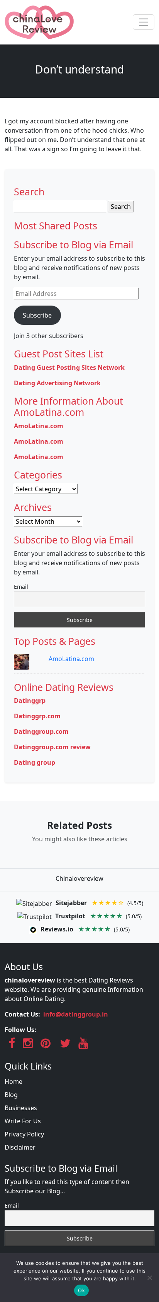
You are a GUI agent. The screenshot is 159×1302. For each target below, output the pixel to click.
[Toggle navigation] (143, 22)
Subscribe (37, 315)
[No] (149, 1277)
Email (21, 586)
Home (13, 1081)
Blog (11, 1094)
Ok (81, 1290)
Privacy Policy (24, 1134)
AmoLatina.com (71, 658)
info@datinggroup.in (75, 1014)
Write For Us (23, 1121)
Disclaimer (20, 1147)
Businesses (21, 1108)
